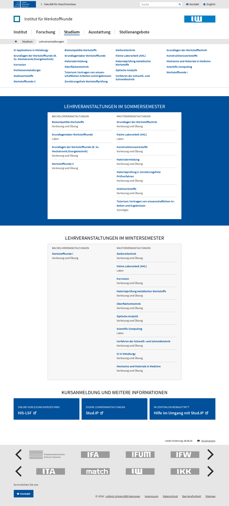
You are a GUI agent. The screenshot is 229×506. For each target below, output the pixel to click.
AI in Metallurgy (126, 354)
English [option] (211, 4)
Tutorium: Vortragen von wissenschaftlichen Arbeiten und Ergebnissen (88, 74)
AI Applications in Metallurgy (31, 50)
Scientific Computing (179, 66)
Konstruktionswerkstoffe (182, 55)
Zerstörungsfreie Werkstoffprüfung (86, 81)
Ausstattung (99, 32)
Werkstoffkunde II (25, 81)
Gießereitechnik (125, 50)
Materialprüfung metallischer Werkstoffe (133, 63)
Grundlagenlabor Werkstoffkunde (85, 55)
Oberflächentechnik (77, 66)
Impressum (151, 496)
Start (180, 4)
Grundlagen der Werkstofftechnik (187, 50)
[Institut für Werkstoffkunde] (14, 41)
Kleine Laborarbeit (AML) (131, 55)
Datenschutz (170, 496)
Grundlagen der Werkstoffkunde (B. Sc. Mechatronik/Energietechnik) (35, 57)
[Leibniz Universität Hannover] (25, 4)
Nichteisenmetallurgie (27, 70)
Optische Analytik (126, 70)
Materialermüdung (76, 61)
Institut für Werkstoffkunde (48, 19)
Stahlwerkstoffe (23, 76)
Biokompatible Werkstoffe (81, 50)
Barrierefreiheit (191, 496)
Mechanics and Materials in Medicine (189, 61)
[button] (19, 454)
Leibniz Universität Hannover (123, 496)
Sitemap (210, 496)
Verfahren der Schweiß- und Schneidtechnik (133, 77)
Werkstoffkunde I (177, 72)
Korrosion (20, 64)
